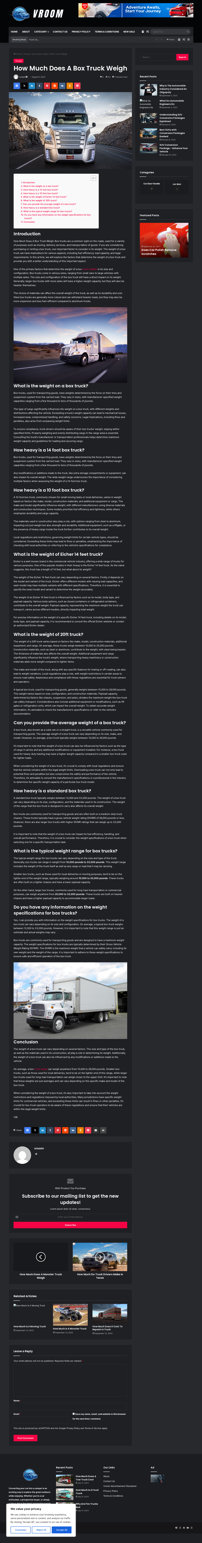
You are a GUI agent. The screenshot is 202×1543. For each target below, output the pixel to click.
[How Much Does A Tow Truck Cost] (64, 1480)
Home (14, 31)
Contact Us (60, 31)
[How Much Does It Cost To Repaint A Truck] (109, 1313)
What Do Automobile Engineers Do (172, 102)
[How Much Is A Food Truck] (64, 1494)
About (26, 31)
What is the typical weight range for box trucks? (47, 211)
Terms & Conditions (107, 31)
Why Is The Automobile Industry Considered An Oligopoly (173, 89)
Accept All (61, 1529)
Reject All (41, 1529)
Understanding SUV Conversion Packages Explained (172, 118)
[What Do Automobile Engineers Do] (148, 105)
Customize (20, 1529)
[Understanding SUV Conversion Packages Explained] (148, 118)
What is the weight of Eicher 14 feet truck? (45, 197)
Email (17, 1414)
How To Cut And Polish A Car (162, 254)
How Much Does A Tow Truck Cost (86, 1478)
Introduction (29, 182)
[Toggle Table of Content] (91, 178)
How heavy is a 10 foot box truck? (40, 193)
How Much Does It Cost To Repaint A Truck (107, 1328)
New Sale (129, 31)
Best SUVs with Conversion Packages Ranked (172, 133)
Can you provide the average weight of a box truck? (49, 204)
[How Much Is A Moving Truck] (31, 1313)
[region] (41, 1520)
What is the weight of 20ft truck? (40, 200)
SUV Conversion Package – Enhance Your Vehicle (174, 148)
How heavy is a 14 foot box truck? (40, 189)
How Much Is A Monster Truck (69, 1328)
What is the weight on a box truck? (41, 186)
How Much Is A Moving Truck (30, 1326)
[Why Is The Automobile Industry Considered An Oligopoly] (148, 90)
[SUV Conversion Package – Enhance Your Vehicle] (148, 148)
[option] (164, 240)
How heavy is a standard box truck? (41, 207)
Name (17, 1400)
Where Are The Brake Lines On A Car (47, 39)
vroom (22, 77)
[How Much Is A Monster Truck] (70, 1315)
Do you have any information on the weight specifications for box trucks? (57, 217)
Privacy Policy (81, 31)
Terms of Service (93, 1428)
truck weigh (41, 1069)
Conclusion (29, 222)
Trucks (27, 54)
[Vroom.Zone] (37, 12)
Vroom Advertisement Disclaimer (120, 1486)
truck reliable (89, 269)
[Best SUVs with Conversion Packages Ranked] (148, 133)
